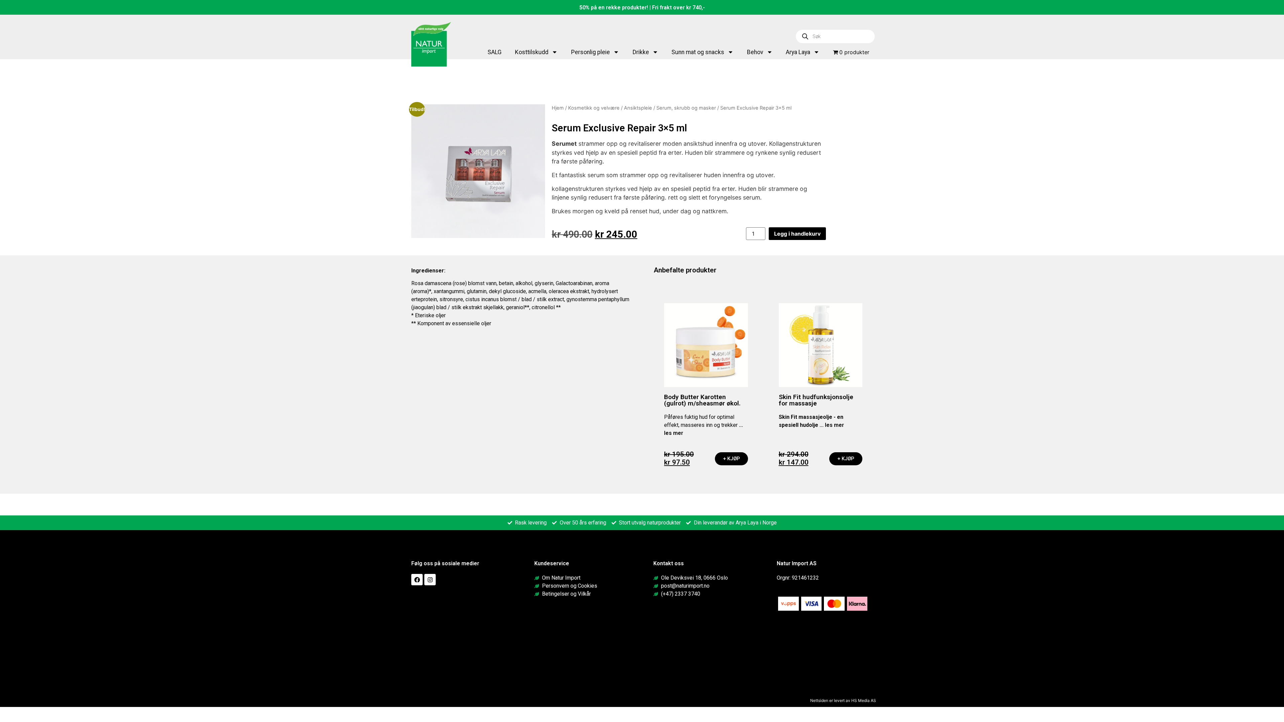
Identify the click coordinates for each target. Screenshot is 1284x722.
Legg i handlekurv (797, 233)
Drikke (641, 52)
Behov (755, 52)
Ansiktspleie (638, 108)
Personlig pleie (590, 52)
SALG (495, 52)
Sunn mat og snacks (697, 52)
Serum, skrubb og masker (686, 108)
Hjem (558, 108)
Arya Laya (798, 52)
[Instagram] (430, 579)
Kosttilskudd (531, 52)
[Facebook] (417, 579)
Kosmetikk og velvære (594, 108)
